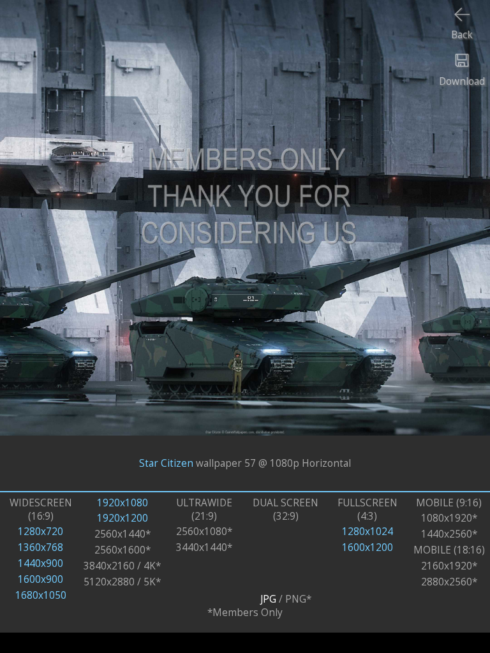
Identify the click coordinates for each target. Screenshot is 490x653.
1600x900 (40, 579)
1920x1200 (122, 518)
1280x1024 (367, 531)
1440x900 (40, 563)
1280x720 (40, 531)
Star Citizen (166, 463)
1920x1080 (122, 503)
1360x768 (40, 547)
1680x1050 (40, 595)
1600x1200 (367, 547)
